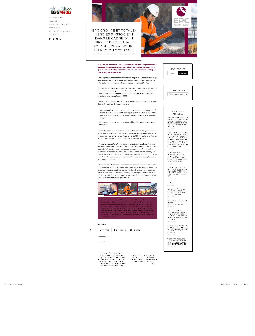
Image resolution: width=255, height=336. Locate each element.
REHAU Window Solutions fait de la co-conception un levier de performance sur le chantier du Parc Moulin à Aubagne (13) (177, 157)
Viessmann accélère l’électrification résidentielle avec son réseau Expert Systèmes (177, 241)
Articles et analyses (59, 24)
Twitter (236, 284)
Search (59, 39)
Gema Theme (9, 284)
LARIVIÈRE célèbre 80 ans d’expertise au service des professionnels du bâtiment (177, 191)
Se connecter (56, 18)
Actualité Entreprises (60, 31)
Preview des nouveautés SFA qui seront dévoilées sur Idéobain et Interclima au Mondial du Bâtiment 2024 (142, 259)
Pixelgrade (19, 284)
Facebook (225, 284)
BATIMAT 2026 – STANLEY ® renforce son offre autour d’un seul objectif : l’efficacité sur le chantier (177, 229)
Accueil (53, 21)
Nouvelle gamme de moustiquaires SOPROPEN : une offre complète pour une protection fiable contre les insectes (177, 215)
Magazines (54, 28)
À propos (54, 35)
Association (109, 54)
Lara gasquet (124, 54)
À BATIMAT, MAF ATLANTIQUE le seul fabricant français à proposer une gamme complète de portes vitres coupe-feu (177, 172)
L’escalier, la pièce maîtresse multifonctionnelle (177, 202)
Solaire (115, 54)
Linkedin (246, 284)
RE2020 (170, 183)
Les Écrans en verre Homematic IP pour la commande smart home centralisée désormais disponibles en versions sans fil (177, 122)
